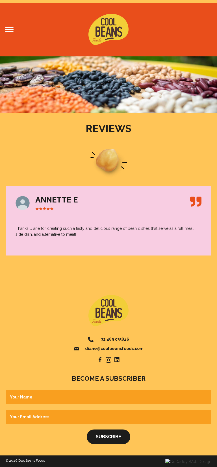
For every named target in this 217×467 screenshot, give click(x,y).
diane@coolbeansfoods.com (114, 348)
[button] (100, 360)
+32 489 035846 (114, 339)
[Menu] (9, 29)
